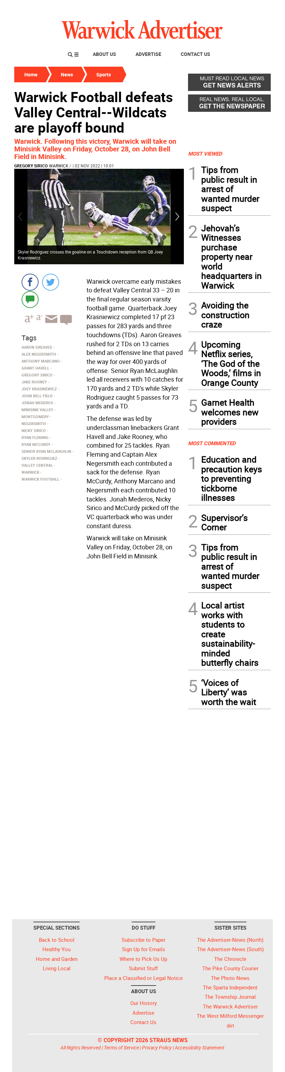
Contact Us (195, 54)
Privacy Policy (157, 1047)
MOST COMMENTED (212, 443)
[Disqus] (99, 651)
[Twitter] (50, 282)
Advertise (148, 54)
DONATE (254, 8)
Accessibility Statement (200, 1047)
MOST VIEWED (205, 153)
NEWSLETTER (215, 8)
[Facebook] (30, 282)
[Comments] (30, 299)
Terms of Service (121, 1047)
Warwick (58, 165)
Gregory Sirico (31, 165)
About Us (104, 54)
